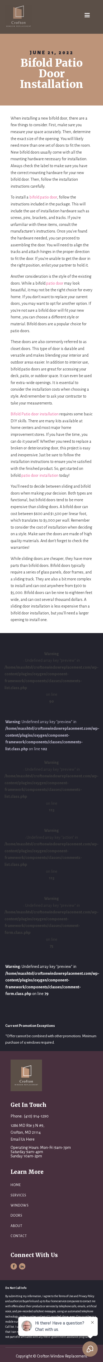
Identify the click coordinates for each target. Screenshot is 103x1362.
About (16, 1226)
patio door (54, 283)
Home (16, 1185)
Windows (20, 1205)
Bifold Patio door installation (35, 414)
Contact (19, 1236)
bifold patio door (43, 197)
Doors (16, 1215)
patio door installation (39, 475)
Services (18, 1195)
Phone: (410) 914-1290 (30, 1116)
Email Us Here (23, 1139)
